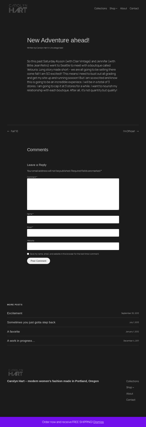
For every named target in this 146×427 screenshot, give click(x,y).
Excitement (14, 313)
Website (30, 240)
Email (30, 227)
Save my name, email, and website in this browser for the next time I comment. (64, 253)
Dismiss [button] (98, 422)
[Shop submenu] (116, 8)
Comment (32, 177)
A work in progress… (21, 340)
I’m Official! (129, 131)
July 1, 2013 (134, 322)
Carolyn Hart (42, 47)
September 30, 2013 (130, 313)
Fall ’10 (14, 131)
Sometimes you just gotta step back (31, 322)
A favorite (13, 331)
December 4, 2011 (131, 340)
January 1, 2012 (132, 331)
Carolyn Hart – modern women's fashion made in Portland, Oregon (53, 381)
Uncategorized (56, 47)
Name (30, 214)
